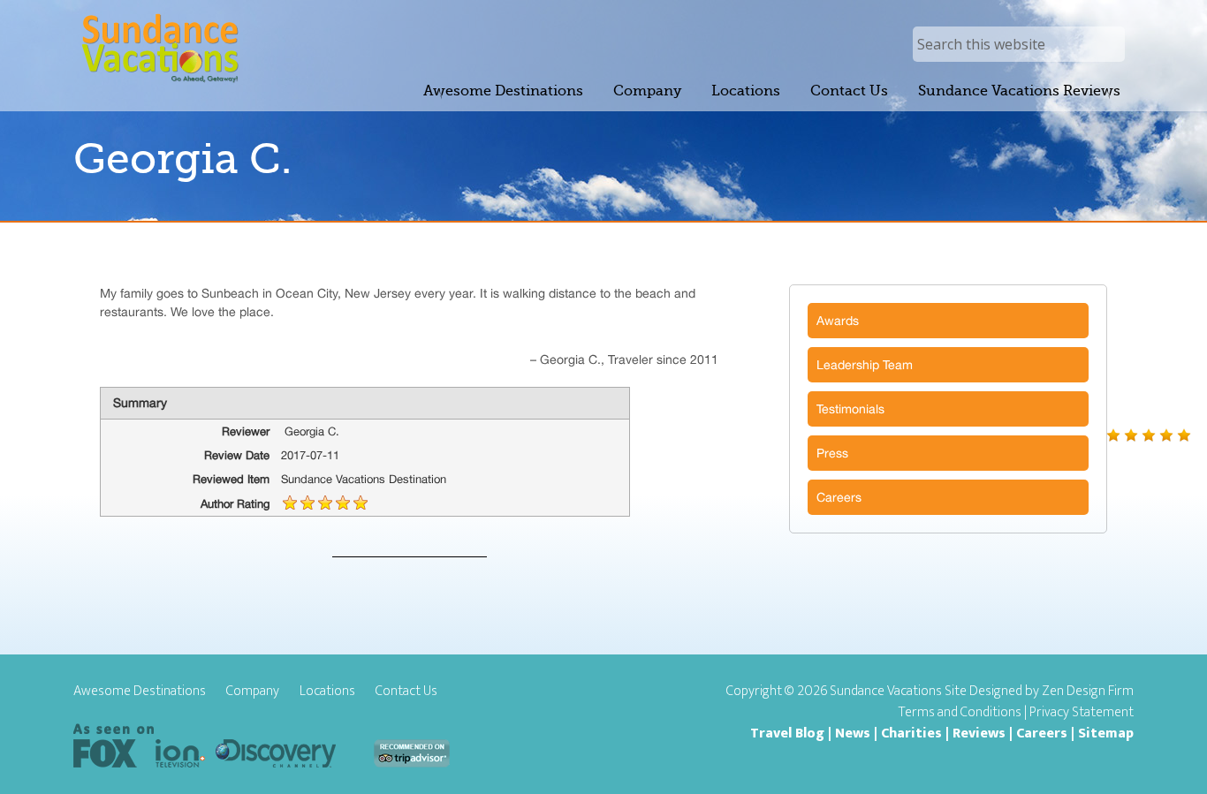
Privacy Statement (1081, 712)
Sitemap (1106, 733)
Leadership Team (864, 365)
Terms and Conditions (960, 712)
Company (252, 691)
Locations (327, 691)
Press (832, 453)
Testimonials (850, 409)
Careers (839, 497)
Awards (837, 321)
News (852, 733)
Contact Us (406, 691)
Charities (911, 733)
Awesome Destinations (139, 691)
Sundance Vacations (159, 48)
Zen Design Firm (1088, 691)
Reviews (979, 733)
